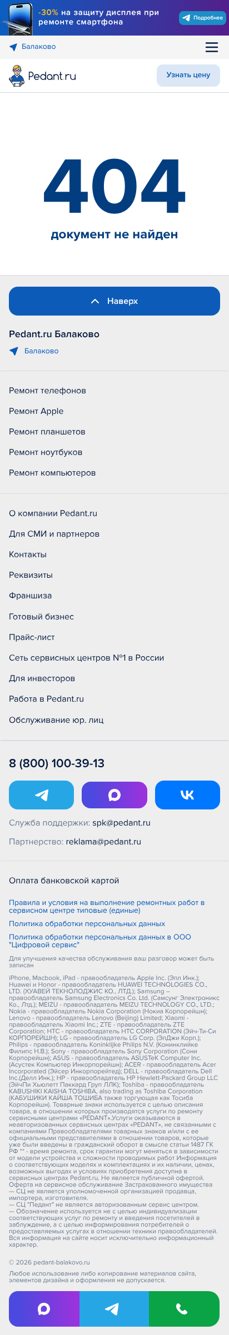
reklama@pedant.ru (104, 841)
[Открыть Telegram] (41, 795)
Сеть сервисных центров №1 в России (86, 657)
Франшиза (30, 595)
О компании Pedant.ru (53, 513)
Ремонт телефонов (47, 390)
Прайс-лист (32, 637)
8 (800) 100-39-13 (56, 763)
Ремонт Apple (36, 411)
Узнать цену (189, 75)
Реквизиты (31, 575)
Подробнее (208, 17)
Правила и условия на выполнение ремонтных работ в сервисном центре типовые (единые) (107, 907)
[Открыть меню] (211, 47)
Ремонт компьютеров (52, 472)
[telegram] (114, 1309)
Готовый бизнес (41, 616)
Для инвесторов (42, 678)
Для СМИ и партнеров (54, 533)
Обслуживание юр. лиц (56, 720)
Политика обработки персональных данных (87, 924)
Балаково (39, 47)
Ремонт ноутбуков (46, 452)
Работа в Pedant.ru (46, 698)
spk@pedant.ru (121, 822)
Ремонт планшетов (47, 431)
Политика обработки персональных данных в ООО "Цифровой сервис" (100, 941)
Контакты (28, 554)
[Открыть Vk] (187, 795)
